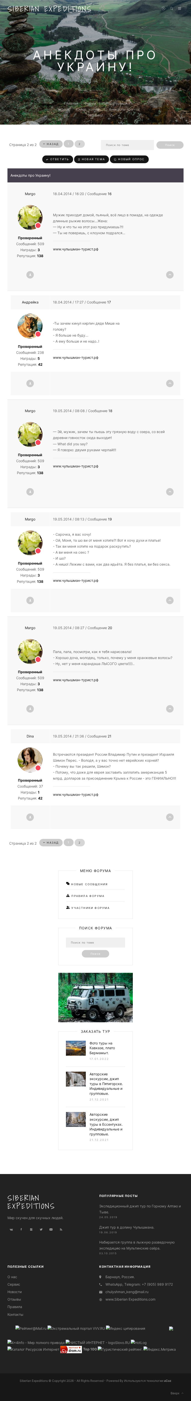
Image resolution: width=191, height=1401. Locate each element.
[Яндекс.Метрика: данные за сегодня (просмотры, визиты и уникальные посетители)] (159, 1349)
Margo (30, 194)
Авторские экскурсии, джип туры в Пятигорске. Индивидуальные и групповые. (106, 1084)
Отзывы (14, 1299)
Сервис (13, 1284)
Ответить (59, 159)
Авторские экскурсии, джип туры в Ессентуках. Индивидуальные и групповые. (106, 1124)
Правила (14, 1307)
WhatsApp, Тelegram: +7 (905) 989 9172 (139, 1284)
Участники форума (90, 908)
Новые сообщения (89, 884)
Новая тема (93, 159)
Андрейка (30, 302)
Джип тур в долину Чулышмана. (126, 1227)
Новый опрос (130, 159)
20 (110, 628)
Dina (30, 736)
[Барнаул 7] (171, 1328)
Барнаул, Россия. (120, 1277)
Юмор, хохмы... (89, 109)
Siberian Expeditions (49, 8)
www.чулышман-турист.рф (75, 249)
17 (109, 302)
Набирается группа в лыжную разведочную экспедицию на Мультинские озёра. (137, 1245)
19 (110, 519)
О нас (12, 1277)
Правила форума (87, 896)
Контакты (15, 1314)
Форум (90, 103)
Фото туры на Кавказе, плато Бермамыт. (102, 1048)
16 (110, 194)
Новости (14, 1292)
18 (110, 411)
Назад (52, 144)
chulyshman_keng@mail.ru (126, 1292)
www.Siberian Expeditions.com (130, 1299)
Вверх (176, 1393)
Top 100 (90, 1349)
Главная (71, 103)
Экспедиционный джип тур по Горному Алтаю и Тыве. (140, 1209)
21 (109, 736)
